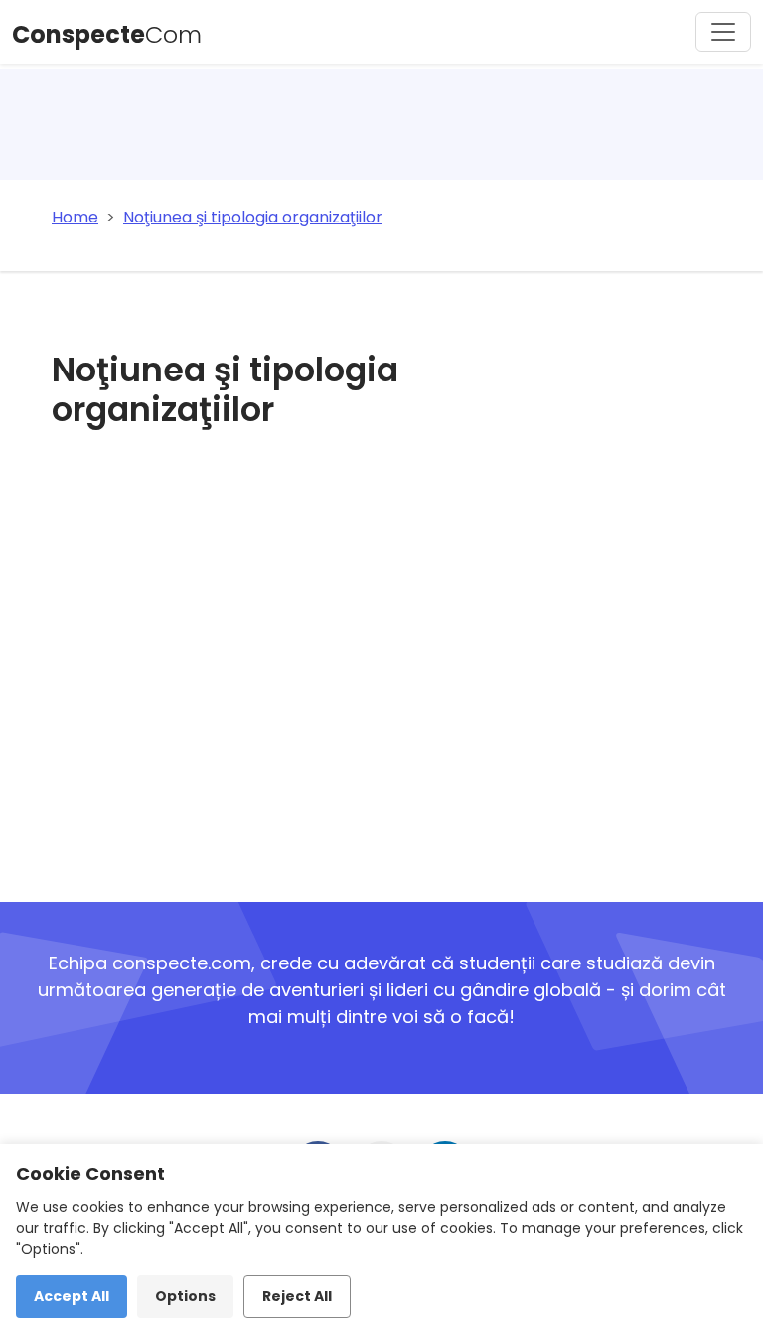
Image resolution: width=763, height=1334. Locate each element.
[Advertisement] (304, 662)
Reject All (297, 1296)
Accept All (71, 1296)
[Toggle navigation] (723, 32)
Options (185, 1296)
